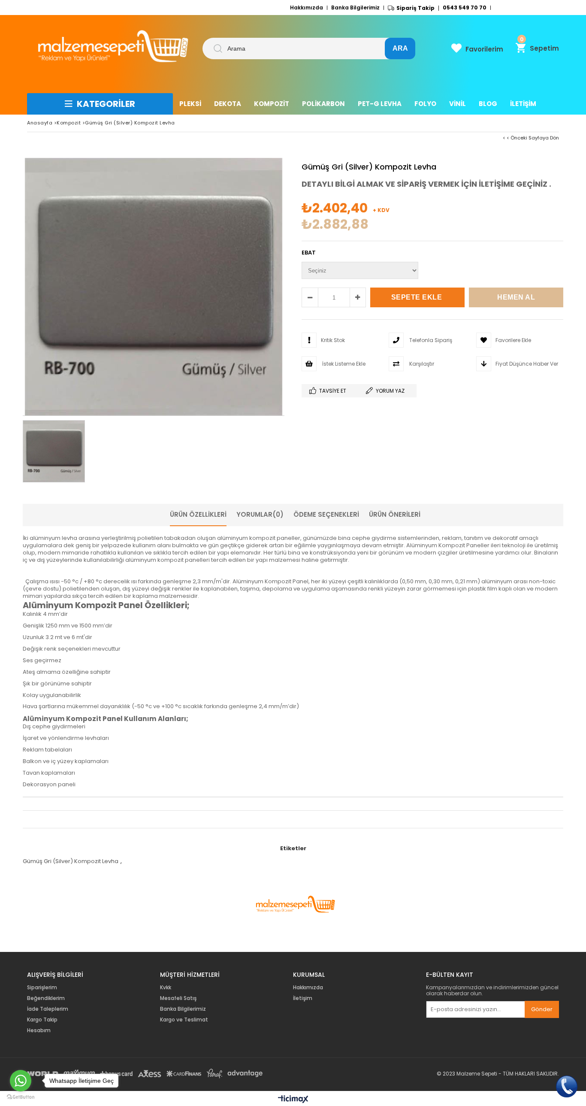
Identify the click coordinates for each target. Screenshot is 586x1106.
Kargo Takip (42, 1020)
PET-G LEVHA (380, 103)
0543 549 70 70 (464, 8)
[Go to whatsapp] (20, 1080)
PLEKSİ (190, 103)
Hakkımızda (306, 8)
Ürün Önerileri (394, 514)
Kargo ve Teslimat (184, 1020)
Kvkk (165, 988)
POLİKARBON (323, 103)
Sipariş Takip (415, 8)
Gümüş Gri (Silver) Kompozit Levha (70, 861)
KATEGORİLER (106, 104)
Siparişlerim (42, 988)
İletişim (302, 998)
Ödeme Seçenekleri (326, 514)
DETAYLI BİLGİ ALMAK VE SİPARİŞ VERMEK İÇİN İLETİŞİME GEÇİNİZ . (426, 184)
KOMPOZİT (271, 103)
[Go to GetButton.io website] (20, 1097)
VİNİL (457, 103)
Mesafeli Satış (178, 998)
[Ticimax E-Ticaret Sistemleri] (293, 1099)
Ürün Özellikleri (198, 514)
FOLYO (425, 103)
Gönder (542, 1009)
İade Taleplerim (47, 1009)
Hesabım (39, 1030)
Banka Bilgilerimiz (355, 8)
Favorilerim (484, 49)
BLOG (488, 103)
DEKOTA (227, 103)
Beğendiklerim (46, 998)
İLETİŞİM (523, 103)
